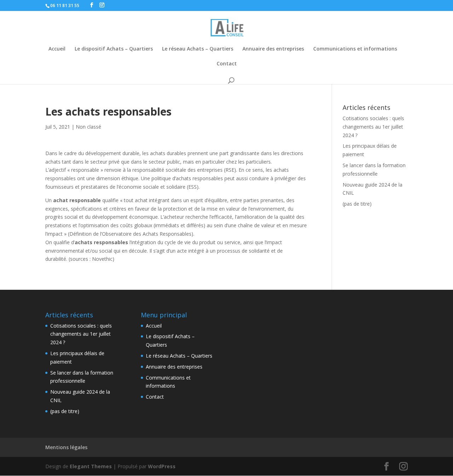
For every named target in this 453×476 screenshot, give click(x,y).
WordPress (162, 466)
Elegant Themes (91, 466)
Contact (227, 64)
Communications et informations (355, 49)
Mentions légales (66, 447)
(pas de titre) (357, 203)
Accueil (56, 49)
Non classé (88, 126)
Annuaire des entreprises (273, 49)
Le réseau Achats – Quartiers (197, 49)
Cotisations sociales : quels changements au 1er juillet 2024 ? (373, 127)
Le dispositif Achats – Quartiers (114, 49)
